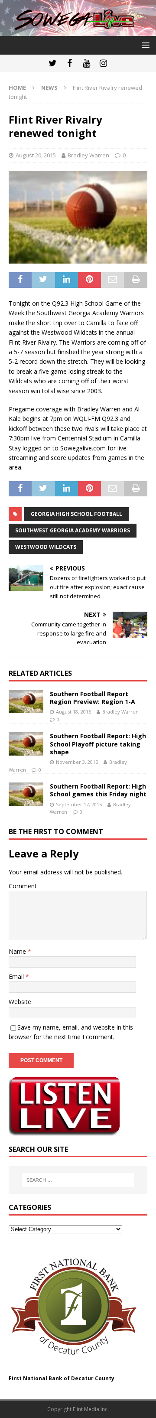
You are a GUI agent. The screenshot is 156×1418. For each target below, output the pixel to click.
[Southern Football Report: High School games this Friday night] (26, 793)
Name (18, 951)
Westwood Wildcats (45, 547)
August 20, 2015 (36, 155)
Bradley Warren (88, 155)
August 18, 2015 (73, 711)
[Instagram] (103, 63)
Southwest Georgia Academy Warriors (72, 530)
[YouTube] (86, 63)
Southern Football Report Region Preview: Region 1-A (92, 698)
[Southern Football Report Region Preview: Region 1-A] (26, 701)
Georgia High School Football (76, 514)
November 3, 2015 (77, 762)
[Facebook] (69, 63)
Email (17, 976)
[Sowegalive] (78, 31)
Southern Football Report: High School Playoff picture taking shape (98, 744)
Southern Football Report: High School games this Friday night (98, 790)
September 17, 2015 (79, 804)
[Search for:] (78, 1180)
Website (20, 1001)
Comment (23, 886)
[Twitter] (52, 63)
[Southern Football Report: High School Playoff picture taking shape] (26, 743)
